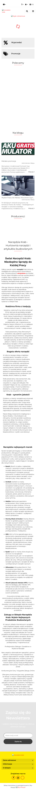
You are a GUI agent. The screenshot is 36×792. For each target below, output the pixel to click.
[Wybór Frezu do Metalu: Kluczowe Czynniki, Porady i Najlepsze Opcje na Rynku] (18, 186)
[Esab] (18, 698)
